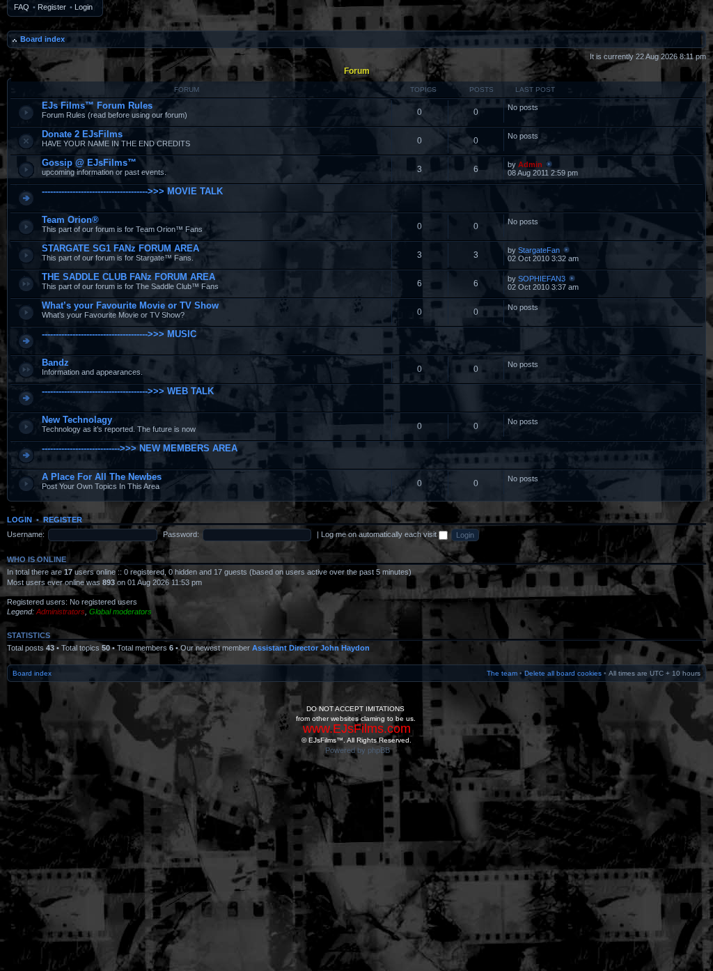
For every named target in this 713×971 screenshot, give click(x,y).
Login (84, 7)
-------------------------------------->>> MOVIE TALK (132, 191)
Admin (530, 164)
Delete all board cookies (563, 673)
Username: (26, 534)
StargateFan (539, 250)
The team (502, 673)
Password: (181, 534)
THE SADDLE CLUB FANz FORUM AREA (128, 277)
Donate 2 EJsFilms (82, 134)
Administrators (60, 611)
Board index (42, 39)
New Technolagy (77, 419)
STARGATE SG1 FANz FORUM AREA (120, 248)
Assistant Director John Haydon (311, 648)
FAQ (21, 7)
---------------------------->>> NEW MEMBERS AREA (139, 448)
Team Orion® (70, 220)
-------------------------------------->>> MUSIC (119, 334)
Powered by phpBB (357, 750)
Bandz (55, 362)
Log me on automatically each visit (380, 534)
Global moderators (120, 611)
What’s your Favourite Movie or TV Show (130, 305)
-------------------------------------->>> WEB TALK (128, 391)
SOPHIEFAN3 (541, 278)
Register (52, 7)
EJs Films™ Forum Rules (97, 105)
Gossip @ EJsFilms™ (89, 162)
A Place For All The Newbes (102, 477)
